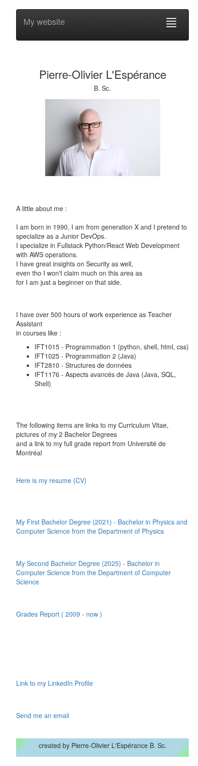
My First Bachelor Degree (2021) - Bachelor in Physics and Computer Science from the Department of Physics (101, 526)
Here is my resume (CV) (51, 480)
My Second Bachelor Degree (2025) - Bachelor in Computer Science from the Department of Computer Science (93, 572)
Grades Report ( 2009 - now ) (59, 614)
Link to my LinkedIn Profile (54, 683)
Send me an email (42, 715)
